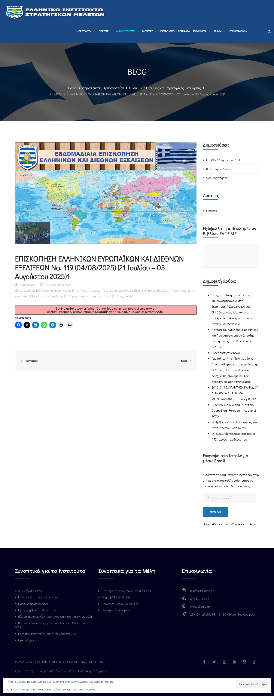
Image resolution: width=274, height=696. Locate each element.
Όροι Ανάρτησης (217, 178)
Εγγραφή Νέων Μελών (116, 597)
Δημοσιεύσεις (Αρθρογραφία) (103, 88)
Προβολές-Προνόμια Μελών (120, 604)
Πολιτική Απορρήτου (93, 671)
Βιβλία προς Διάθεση (220, 169)
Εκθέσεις (211, 211)
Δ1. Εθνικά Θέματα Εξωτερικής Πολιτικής (157, 290)
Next (184, 360)
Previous (31, 360)
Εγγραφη (215, 512)
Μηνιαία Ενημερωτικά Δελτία (37, 597)
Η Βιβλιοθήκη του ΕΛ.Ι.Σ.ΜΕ (223, 160)
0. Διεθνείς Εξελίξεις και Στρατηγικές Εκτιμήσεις (165, 88)
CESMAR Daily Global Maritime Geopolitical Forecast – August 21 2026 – (234, 410)
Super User (27, 284)
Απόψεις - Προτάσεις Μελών (108, 290)
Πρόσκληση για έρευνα (33, 604)
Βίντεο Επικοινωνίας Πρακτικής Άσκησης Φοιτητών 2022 (50, 625)
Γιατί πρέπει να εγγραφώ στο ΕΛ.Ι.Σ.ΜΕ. (127, 591)
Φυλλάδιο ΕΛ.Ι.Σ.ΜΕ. (30, 591)
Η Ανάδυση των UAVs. (226, 352)
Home (72, 88)
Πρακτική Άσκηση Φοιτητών (37, 610)
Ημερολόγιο (26, 640)
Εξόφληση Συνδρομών (116, 610)
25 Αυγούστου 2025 (58, 284)
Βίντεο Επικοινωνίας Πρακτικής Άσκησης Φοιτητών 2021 (55, 616)
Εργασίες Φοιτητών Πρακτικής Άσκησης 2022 (47, 634)
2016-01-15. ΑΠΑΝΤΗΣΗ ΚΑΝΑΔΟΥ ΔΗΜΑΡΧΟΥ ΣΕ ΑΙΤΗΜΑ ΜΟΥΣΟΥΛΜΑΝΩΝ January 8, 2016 (234, 393)
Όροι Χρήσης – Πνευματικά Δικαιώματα (45, 671)
